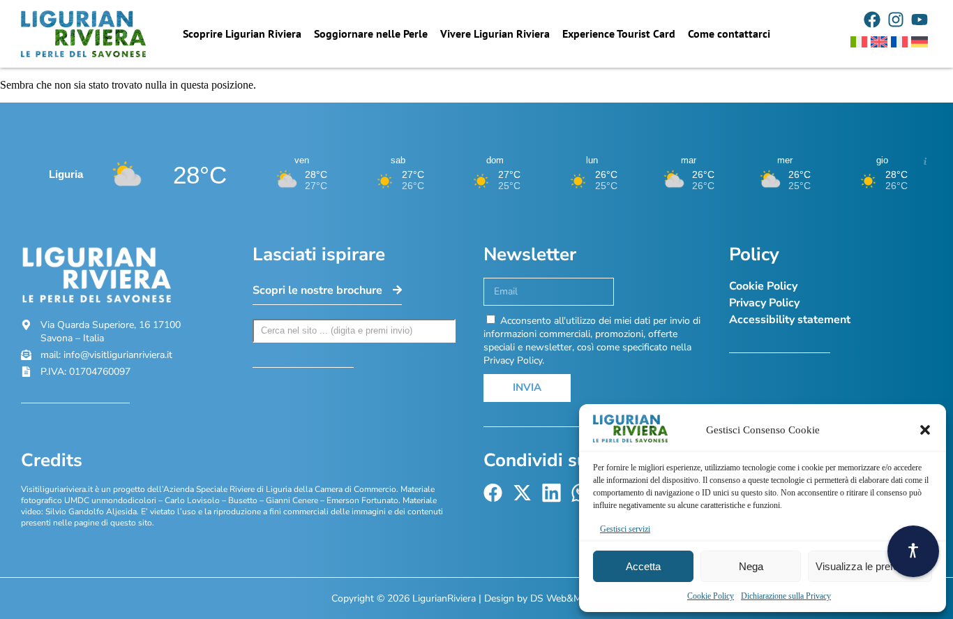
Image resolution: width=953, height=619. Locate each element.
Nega (751, 566)
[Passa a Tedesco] (919, 42)
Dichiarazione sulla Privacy (786, 596)
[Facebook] (872, 19)
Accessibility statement (789, 319)
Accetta (643, 566)
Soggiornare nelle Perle (371, 33)
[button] (925, 430)
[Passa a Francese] (899, 42)
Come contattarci (729, 33)
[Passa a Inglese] (879, 42)
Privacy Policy (764, 303)
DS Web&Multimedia (576, 598)
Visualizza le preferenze (870, 566)
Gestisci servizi (625, 529)
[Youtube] (919, 19)
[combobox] (354, 331)
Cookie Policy (710, 596)
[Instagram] (895, 19)
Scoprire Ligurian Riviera (242, 33)
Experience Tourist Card (618, 33)
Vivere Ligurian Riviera (495, 33)
